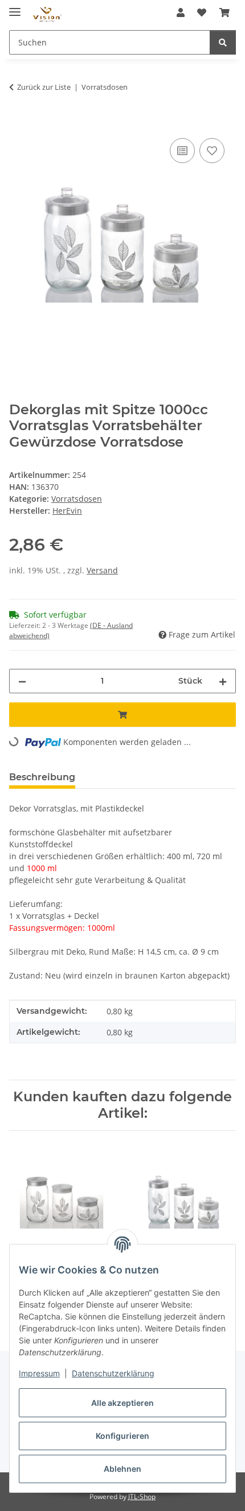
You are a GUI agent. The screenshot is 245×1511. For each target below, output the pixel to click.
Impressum (39, 1373)
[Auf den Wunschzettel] (211, 150)
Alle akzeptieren (122, 1403)
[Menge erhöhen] (222, 681)
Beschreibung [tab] (42, 777)
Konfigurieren (122, 1436)
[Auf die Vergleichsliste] (182, 150)
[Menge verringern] (22, 681)
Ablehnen (122, 1468)
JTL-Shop (142, 1496)
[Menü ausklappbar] (15, 7)
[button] (180, 12)
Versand (102, 570)
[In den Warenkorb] (18, 122)
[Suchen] (223, 42)
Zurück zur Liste (44, 87)
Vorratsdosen (76, 498)
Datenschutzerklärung (113, 1373)
